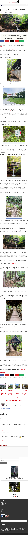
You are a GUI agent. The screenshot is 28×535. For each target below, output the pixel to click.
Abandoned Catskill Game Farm (6, 110)
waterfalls (16, 43)
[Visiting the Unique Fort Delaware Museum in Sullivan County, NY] (17, 388)
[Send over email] (21, 41)
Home (1, 8)
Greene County (12, 49)
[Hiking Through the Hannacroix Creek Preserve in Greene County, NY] (25, 388)
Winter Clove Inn (19, 107)
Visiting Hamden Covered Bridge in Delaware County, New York (10, 393)
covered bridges (23, 43)
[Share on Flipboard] (17, 41)
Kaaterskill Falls (13, 263)
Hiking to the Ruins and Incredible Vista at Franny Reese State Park (3, 393)
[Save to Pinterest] (7, 41)
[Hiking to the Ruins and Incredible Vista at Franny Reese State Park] (3, 388)
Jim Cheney (3, 430)
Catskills (3, 8)
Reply (2, 426)
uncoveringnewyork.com (5, 408)
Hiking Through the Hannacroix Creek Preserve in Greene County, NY (24, 393)
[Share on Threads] (12, 41)
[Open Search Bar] (26, 5)
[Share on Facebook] (2, 41)
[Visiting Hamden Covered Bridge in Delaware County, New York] (10, 388)
